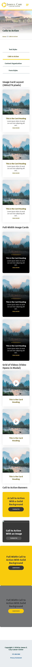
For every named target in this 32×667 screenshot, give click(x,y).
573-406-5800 (16, 654)
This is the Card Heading (16, 401)
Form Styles (13, 70)
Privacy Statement (16, 658)
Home (4, 37)
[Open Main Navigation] (27, 5)
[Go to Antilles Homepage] (12, 5)
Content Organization (13, 63)
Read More (16, 128)
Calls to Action (13, 56)
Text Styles (13, 49)
